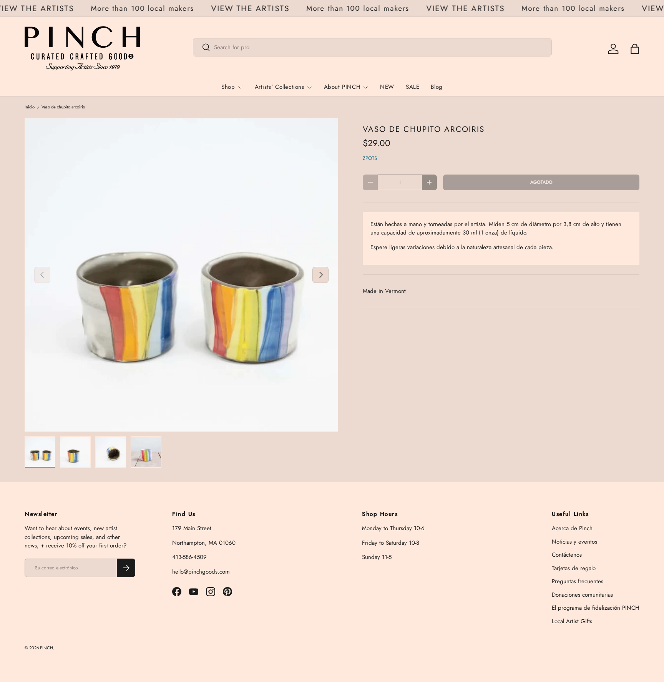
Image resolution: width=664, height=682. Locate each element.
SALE (412, 87)
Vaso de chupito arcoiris (63, 107)
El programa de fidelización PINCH (595, 608)
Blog (436, 87)
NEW (387, 87)
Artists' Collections (279, 87)
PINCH (46, 648)
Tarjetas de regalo (574, 568)
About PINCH (342, 87)
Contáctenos (567, 555)
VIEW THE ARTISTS (40, 8)
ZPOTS (370, 158)
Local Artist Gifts (572, 621)
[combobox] (372, 47)
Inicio (30, 107)
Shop (228, 87)
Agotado (541, 182)
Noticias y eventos (574, 541)
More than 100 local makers (147, 8)
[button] (634, 48)
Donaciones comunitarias (582, 595)
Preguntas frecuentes (577, 581)
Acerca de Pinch (572, 528)
